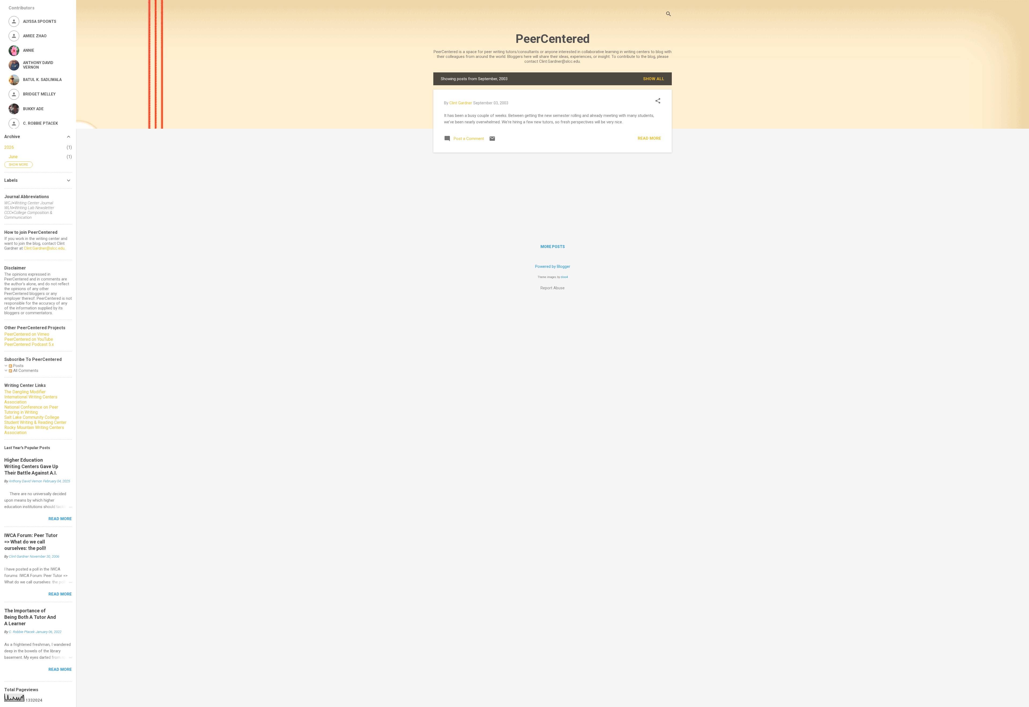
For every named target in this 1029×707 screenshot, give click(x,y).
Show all (653, 78)
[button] (658, 101)
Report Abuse (552, 288)
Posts (18, 365)
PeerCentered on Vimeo (26, 334)
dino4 (564, 277)
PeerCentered (553, 39)
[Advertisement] (552, 194)
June (13, 156)
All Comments (25, 370)
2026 (9, 147)
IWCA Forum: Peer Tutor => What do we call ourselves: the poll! (31, 541)
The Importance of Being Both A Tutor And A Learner (30, 617)
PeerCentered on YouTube (28, 339)
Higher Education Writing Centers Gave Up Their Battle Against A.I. (31, 466)
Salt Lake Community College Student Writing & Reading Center (35, 420)
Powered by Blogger (552, 266)
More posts (552, 247)
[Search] (668, 14)
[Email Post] (492, 140)
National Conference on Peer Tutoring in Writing (31, 410)
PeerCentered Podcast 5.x (29, 344)
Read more (649, 138)
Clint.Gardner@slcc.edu (44, 248)
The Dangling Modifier (25, 391)
